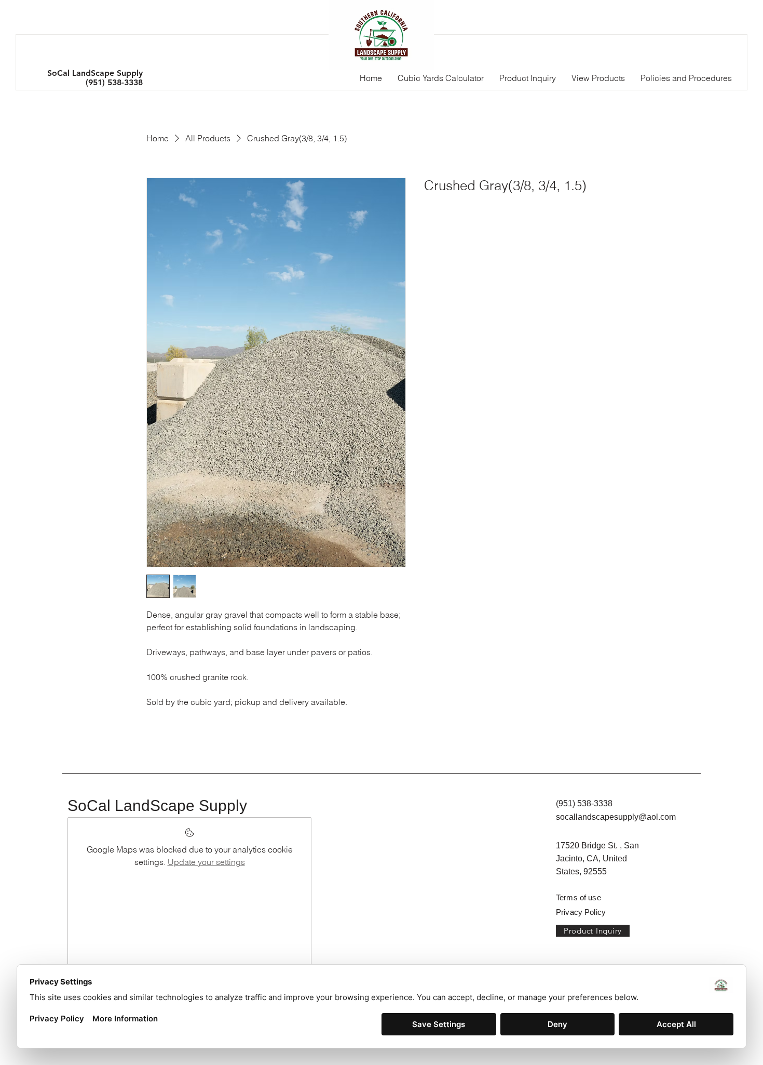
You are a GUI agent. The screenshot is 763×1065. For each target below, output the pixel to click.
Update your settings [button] (206, 862)
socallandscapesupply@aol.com (616, 817)
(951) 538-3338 (114, 82)
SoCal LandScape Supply (157, 805)
